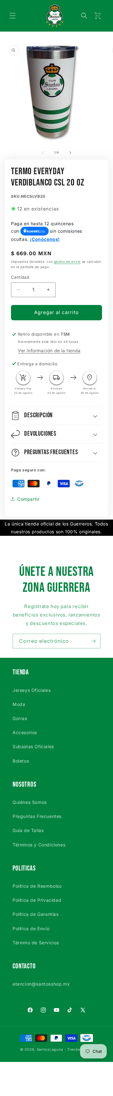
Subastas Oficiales (33, 746)
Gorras (20, 718)
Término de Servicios (36, 942)
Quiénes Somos (30, 802)
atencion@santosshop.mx (41, 984)
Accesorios (25, 732)
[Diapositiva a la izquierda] (43, 153)
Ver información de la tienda (49, 350)
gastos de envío (67, 261)
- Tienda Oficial (78, 1049)
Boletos (21, 761)
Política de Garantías (36, 914)
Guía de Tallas (28, 830)
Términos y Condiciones (39, 844)
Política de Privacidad (37, 900)
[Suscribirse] (93, 641)
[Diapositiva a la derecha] (70, 153)
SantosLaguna (50, 1049)
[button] (12, 16)
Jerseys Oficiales (32, 690)
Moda (19, 704)
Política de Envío (31, 928)
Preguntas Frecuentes (37, 816)
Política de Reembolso (37, 886)
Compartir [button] (28, 499)
